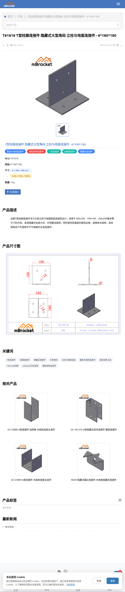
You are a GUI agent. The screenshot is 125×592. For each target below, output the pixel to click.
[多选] (120, 500)
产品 (19, 16)
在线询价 (14, 191)
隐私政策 (70, 584)
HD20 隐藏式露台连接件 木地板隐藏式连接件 (94, 479)
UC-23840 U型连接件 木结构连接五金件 (31, 479)
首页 (10, 16)
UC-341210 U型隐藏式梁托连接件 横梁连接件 (94, 429)
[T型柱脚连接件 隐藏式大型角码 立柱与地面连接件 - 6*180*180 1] (62, 130)
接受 (112, 580)
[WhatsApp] (65, 571)
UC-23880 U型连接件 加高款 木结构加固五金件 (31, 429)
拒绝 (99, 580)
